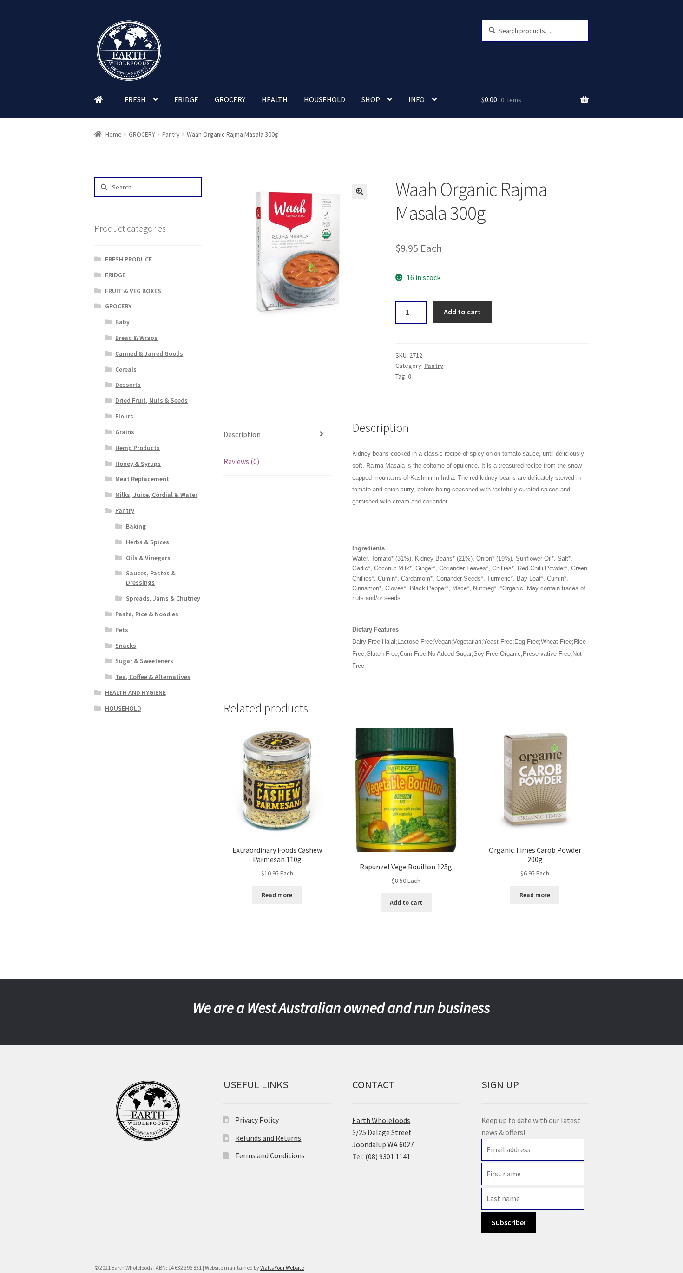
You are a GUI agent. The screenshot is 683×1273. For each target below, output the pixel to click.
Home (113, 134)
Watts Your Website (282, 1267)
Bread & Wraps (136, 337)
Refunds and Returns (268, 1137)
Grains (124, 432)
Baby (122, 322)
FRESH (135, 99)
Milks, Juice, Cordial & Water (156, 494)
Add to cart (462, 311)
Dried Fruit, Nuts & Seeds (151, 400)
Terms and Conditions (270, 1155)
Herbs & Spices (147, 542)
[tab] (277, 435)
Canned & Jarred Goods (149, 353)
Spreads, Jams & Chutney (163, 598)
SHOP (370, 99)
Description (242, 434)
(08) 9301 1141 (387, 1156)
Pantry (171, 134)
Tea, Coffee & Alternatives (152, 676)
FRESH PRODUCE (128, 259)
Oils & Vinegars (148, 558)
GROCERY (230, 99)
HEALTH (275, 99)
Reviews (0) (241, 461)
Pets (121, 630)
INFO (416, 99)
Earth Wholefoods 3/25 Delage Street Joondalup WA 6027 (383, 1132)
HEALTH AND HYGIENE (135, 692)
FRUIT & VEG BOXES (133, 291)
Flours (124, 416)
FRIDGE (186, 99)
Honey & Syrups (138, 463)
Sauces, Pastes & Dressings (151, 578)
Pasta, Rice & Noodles (146, 614)
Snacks (125, 645)
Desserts (128, 384)
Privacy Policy (257, 1119)
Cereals (126, 369)
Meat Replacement (142, 479)
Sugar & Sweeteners (144, 661)
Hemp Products (137, 448)
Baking (136, 526)
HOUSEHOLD (324, 99)
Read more (277, 895)
